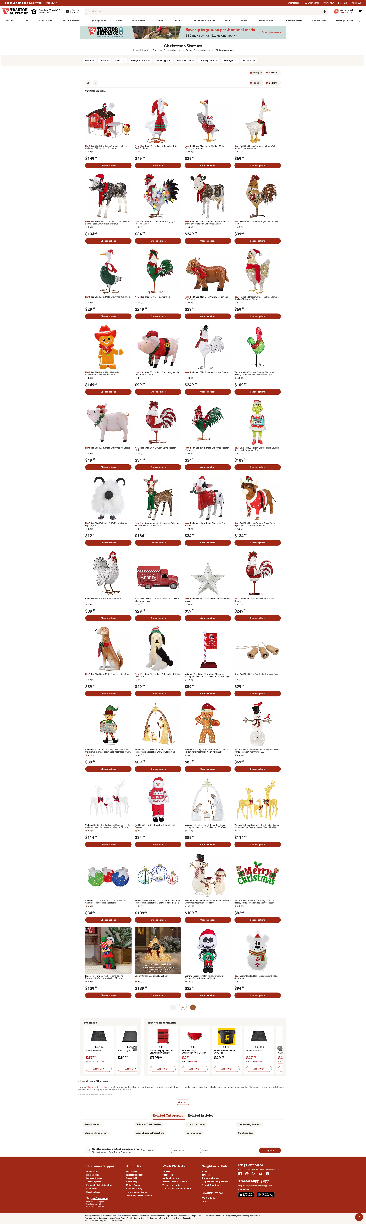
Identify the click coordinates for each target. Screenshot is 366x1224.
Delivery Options (94, 1178)
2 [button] (186, 1007)
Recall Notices (93, 1192)
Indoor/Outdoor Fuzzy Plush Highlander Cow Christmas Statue (254, 524)
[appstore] (246, 1194)
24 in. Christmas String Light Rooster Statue (155, 222)
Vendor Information (171, 1185)
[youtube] (260, 1173)
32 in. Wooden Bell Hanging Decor (256, 674)
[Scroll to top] (359, 1217)
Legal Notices (171, 1216)
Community (131, 1182)
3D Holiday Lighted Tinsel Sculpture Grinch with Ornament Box (257, 449)
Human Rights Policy (117, 1218)
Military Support (133, 1185)
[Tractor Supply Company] (15, 11)
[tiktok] (267, 1173)
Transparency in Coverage (96, 1218)
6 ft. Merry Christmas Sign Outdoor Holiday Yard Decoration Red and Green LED (254, 901)
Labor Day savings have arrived (23, 2)
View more (183, 1102)
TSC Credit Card (209, 1198)
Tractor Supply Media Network (176, 1188)
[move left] (86, 1048)
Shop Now (50, 3)
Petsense (342, 3)
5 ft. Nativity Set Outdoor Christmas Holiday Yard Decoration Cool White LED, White (205, 826)
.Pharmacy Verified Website (139, 1195)
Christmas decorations (97, 1087)
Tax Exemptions (93, 1182)
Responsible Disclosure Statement (205, 1216)
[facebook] (240, 1173)
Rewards (205, 1175)
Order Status (92, 1171)
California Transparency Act (152, 1216)
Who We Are (131, 1171)
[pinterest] (247, 1173)
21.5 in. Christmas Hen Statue (103, 599)
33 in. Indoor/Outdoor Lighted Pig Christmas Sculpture (157, 373)
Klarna (204, 1202)
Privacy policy (91, 1216)
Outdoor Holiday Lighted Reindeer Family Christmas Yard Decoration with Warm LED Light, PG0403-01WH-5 (107, 826)
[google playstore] (266, 1194)
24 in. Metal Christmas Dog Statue (108, 674)
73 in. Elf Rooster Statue (153, 297)
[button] (56, 3)
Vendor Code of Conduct (137, 1218)
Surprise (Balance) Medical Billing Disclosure (240, 1216)
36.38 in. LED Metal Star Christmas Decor (207, 600)
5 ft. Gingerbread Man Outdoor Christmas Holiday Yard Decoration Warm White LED (207, 750)
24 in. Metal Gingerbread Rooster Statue (256, 222)
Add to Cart (98, 1069)
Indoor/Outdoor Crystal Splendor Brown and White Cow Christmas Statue (207, 222)
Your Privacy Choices (107, 1216)
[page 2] (193, 1007)
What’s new (328, 3)
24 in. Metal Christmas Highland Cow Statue (206, 298)
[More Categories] (360, 20)
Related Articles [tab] (200, 1115)
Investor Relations (134, 1175)
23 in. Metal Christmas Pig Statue (107, 448)
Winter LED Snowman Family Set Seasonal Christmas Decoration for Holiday (208, 901)
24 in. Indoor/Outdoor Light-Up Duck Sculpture (156, 147)
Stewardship (132, 1178)
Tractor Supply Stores (136, 1192)
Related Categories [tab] (168, 1115)
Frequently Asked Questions (99, 1185)
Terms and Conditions (130, 1216)
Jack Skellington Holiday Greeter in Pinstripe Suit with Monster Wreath (204, 977)
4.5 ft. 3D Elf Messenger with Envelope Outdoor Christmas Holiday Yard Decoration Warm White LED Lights (107, 750)
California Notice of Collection (162, 1218)
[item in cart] (360, 11)
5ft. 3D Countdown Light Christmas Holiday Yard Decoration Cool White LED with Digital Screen (207, 675)
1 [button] (179, 1007)
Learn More (243, 1189)
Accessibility (184, 1216)
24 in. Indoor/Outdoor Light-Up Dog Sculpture (158, 675)
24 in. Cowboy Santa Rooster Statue (155, 449)
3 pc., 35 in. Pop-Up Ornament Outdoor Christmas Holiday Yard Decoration (106, 901)
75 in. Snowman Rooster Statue (206, 372)
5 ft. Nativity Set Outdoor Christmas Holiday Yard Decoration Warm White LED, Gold (156, 750)
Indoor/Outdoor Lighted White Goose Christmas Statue (255, 147)
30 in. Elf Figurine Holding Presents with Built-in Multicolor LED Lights (104, 977)
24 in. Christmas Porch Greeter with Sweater (155, 826)
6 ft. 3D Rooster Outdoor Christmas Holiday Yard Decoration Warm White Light (254, 373)
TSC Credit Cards (311, 3)
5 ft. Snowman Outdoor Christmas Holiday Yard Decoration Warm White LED (257, 750)
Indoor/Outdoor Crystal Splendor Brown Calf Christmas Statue (157, 524)
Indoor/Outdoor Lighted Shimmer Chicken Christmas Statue (256, 298)
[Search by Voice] (324, 11)
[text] (225, 50)
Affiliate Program (170, 1178)
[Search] (89, 11)
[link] (135, 50)
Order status (293, 3)
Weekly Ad (356, 3)
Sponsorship (168, 1175)
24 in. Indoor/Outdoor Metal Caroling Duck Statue (204, 147)
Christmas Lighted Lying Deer (151, 976)
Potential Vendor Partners (174, 1182)
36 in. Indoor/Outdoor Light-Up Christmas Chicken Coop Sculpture (106, 147)
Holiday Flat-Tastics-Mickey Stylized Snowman (256, 977)
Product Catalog (134, 1188)
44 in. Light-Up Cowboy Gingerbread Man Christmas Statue (103, 373)
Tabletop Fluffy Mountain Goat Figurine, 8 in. (106, 524)
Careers (166, 1171)
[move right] (134, 1048)
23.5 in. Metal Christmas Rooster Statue (207, 449)
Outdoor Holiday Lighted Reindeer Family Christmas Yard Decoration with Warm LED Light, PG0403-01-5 (256, 826)
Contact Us (91, 1188)
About (204, 1171)
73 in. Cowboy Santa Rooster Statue (254, 600)
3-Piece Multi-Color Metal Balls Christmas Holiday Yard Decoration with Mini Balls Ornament (157, 901)
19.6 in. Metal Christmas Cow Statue (205, 524)
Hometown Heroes (210, 1178)
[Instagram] (253, 1173)
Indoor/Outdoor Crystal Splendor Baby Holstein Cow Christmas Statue (107, 222)
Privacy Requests (183, 1218)
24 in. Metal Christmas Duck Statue (108, 297)
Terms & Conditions (211, 1185)
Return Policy (92, 1175)
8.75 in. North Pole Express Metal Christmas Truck (157, 600)
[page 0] (173, 1007)
